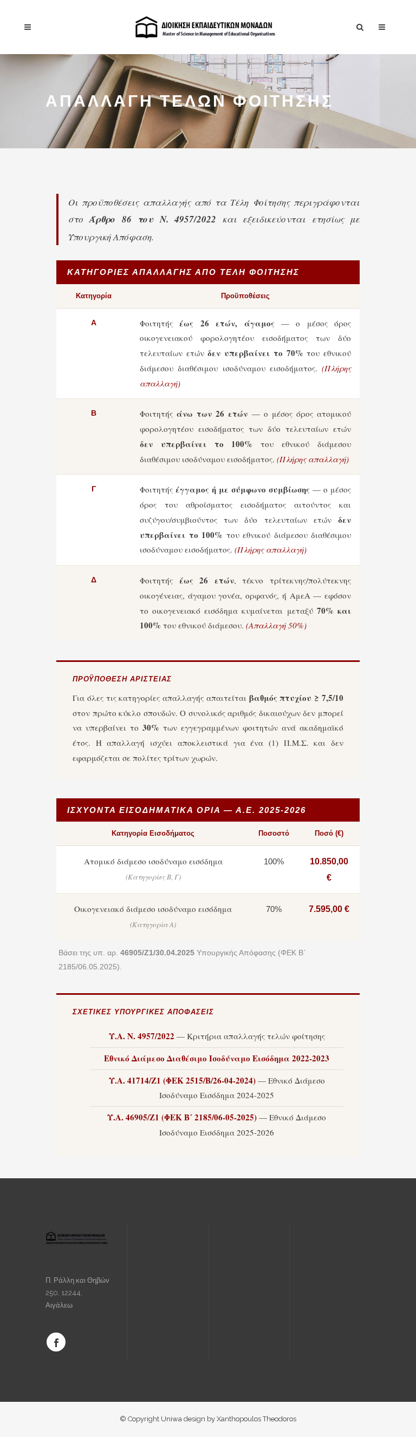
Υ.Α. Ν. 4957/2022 (141, 1036)
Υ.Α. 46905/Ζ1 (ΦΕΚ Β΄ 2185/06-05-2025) (182, 1117)
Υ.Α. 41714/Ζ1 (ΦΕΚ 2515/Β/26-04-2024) (182, 1080)
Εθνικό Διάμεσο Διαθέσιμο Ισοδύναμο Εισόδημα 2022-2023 (216, 1058)
